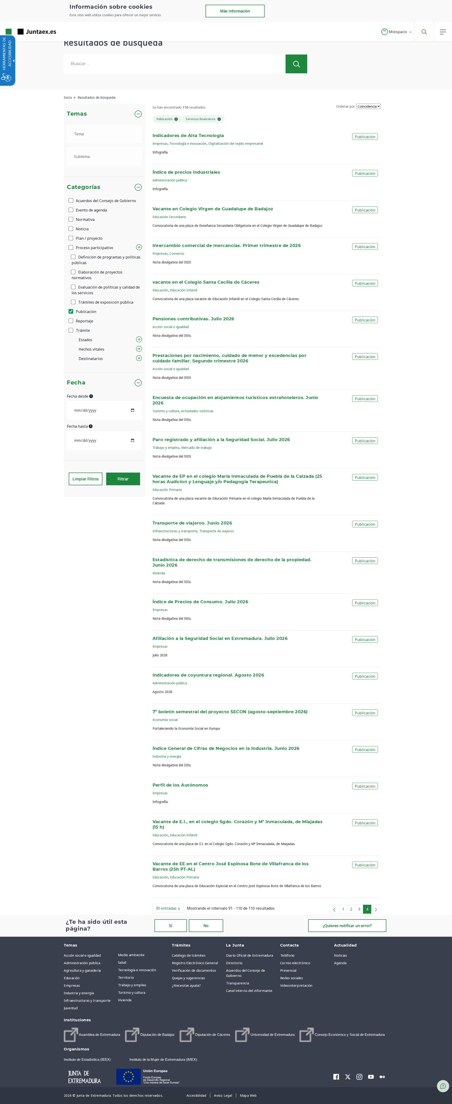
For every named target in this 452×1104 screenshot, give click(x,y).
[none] (376, 909)
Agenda (340, 962)
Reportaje (84, 321)
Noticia (82, 228)
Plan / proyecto (88, 238)
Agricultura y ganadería (82, 970)
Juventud (70, 1008)
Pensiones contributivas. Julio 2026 (193, 319)
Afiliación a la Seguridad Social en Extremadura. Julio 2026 (220, 639)
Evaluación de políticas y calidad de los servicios (106, 290)
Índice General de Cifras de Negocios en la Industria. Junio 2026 (226, 749)
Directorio (234, 962)
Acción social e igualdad (171, 327)
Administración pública (170, 180)
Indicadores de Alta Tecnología (188, 136)
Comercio (177, 253)
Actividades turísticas (197, 411)
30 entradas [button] (170, 909)
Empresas (160, 143)
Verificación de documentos (194, 970)
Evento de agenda (91, 210)
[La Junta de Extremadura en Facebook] (336, 1076)
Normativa (85, 219)
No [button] (206, 925)
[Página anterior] (334, 909)
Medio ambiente (131, 954)
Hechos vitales (91, 349)
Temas (77, 114)
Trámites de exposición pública (105, 302)
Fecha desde (78, 396)
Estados (85, 339)
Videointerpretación (296, 985)
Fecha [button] (76, 383)
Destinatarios (91, 358)
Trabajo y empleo (166, 447)
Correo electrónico (295, 962)
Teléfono (287, 955)
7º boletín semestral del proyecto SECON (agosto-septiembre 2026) (230, 712)
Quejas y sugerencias (188, 977)
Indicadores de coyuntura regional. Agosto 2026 (208, 675)
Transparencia (237, 983)
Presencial (288, 970)
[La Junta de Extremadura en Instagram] (359, 1076)
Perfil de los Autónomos (180, 785)
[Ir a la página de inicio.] (22, 31)
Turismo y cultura (166, 411)
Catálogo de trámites (188, 955)
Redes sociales (291, 977)
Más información (235, 11)
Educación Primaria (167, 489)
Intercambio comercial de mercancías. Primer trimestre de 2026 (227, 246)
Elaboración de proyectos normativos (97, 275)
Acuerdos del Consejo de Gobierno (105, 200)
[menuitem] (144, 954)
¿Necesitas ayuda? (186, 985)
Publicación (85, 311)
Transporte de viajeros (216, 531)
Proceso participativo (94, 247)
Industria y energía (167, 756)
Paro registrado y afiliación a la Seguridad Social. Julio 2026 (221, 440)
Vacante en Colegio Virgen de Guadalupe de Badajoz (213, 209)
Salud (122, 962)
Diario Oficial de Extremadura (249, 955)
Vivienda (159, 573)
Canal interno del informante (249, 990)
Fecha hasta (78, 426)
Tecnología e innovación (188, 143)
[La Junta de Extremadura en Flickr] (382, 1076)
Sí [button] (170, 925)
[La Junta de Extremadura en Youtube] (371, 1076)
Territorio (126, 977)
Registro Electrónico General (195, 962)
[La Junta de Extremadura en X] (348, 1076)
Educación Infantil (183, 290)
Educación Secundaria (169, 217)
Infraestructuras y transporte (175, 531)
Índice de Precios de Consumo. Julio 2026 (200, 602)
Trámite (82, 330)
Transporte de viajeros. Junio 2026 (192, 523)
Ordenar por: (345, 106)
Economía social (165, 719)
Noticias (340, 955)
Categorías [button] (84, 187)
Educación (160, 290)
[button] (396, 32)
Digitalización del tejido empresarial (235, 143)
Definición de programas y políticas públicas (106, 259)
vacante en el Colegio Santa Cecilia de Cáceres (206, 282)
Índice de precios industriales (186, 172)
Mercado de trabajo (196, 447)
